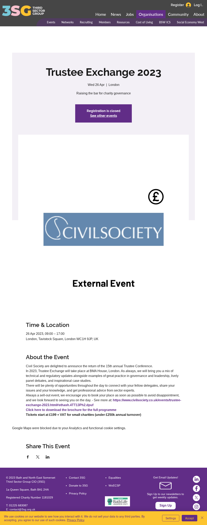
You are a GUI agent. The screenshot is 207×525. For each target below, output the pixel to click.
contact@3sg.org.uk (22, 509)
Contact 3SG (77, 477)
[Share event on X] (38, 457)
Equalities (115, 477)
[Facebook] (196, 488)
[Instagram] (196, 506)
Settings (171, 518)
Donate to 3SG (78, 485)
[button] (178, 14)
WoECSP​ (114, 485)
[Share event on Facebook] (28, 457)
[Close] (202, 518)
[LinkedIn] (196, 479)
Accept (189, 518)
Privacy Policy (78, 493)
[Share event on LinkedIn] (48, 457)
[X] (196, 497)
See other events (103, 116)
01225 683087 (18, 505)
